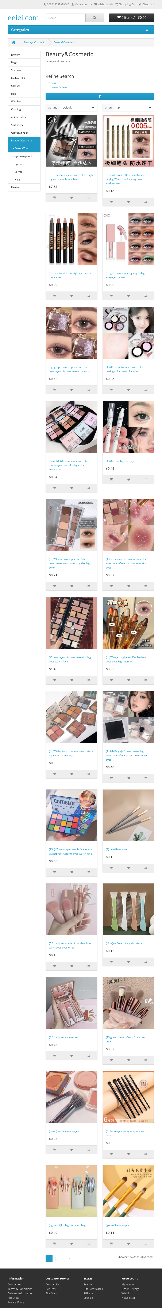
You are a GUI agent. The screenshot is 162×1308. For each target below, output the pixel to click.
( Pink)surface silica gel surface (124, 943)
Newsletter (128, 1298)
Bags (14, 62)
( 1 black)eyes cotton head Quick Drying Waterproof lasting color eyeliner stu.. (125, 179)
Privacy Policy (16, 1302)
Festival (15, 187)
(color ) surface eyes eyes (64, 1131)
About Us (13, 1298)
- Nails (15, 179)
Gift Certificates (93, 1289)
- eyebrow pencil (21, 156)
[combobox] (66, 18)
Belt (13, 93)
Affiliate (88, 1293)
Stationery (17, 125)
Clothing (16, 109)
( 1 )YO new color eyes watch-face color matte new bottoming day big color (69, 563)
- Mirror (16, 172)
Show (108, 107)
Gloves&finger (19, 132)
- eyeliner (17, 164)
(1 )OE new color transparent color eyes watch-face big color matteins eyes (126, 563)
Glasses (15, 86)
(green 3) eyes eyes (117, 1225)
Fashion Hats (18, 78)
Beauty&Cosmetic (34, 42)
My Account (129, 1284)
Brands (88, 1284)
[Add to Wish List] (71, 198)
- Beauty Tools (20, 148)
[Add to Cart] (54, 198)
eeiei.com (23, 17)
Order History (130, 1289)
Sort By (52, 107)
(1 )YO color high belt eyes (121, 461)
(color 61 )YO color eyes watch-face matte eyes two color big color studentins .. (69, 465)
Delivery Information (21, 1293)
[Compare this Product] (88, 198)
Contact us (14, 1284)
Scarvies (16, 70)
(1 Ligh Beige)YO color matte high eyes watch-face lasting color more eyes (126, 755)
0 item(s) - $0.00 (133, 17)
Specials (88, 1298)
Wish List (127, 1293)
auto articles (18, 117)
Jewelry (15, 54)
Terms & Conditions (20, 1289)
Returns (50, 1289)
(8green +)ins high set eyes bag (67, 1225)
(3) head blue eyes (116, 849)
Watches (16, 101)
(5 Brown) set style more (63, 1037)
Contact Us (52, 1284)
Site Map (51, 1293)
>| (70, 1258)
